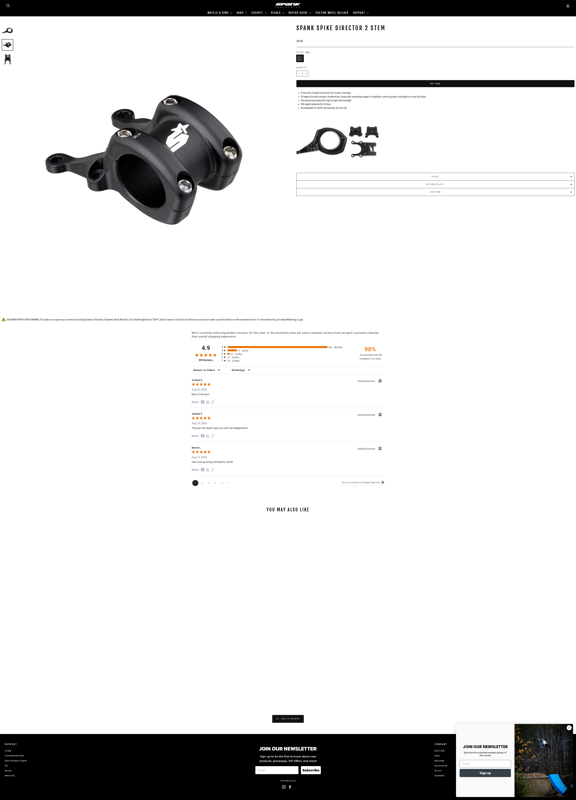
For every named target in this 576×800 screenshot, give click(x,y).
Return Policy (435, 184)
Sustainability (440, 775)
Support (359, 12)
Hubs (241, 12)
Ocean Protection (441, 765)
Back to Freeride (290, 719)
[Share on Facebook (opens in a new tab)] (202, 402)
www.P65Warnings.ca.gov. (292, 319)
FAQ (6, 765)
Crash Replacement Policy (14, 755)
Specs (435, 176)
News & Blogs (439, 760)
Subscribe (310, 770)
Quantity (302, 67)
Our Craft (438, 770)
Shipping (435, 192)
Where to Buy (10, 775)
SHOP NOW (72, 678)
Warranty (8, 770)
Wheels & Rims (218, 12)
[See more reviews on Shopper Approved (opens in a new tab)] (212, 402)
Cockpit (257, 12)
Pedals (276, 12)
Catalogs (8, 750)
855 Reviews (209, 360)
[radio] (288, 347)
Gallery (437, 755)
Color (302, 52)
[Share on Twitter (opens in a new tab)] (208, 402)
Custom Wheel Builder (332, 12)
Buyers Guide (299, 12)
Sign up (485, 773)
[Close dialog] (569, 727)
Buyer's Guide (440, 750)
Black (300, 58)
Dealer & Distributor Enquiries (16, 760)
